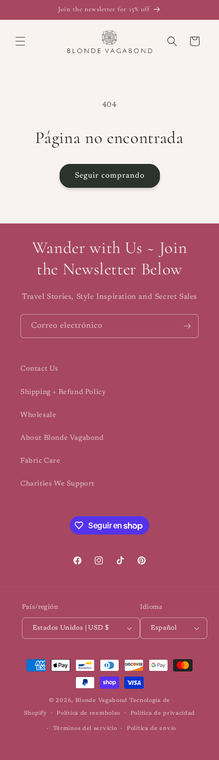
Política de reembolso (88, 713)
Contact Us (39, 369)
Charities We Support (57, 484)
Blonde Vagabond (101, 700)
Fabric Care (40, 461)
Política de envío (151, 728)
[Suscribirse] (187, 326)
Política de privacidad (162, 713)
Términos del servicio (85, 728)
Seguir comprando (110, 176)
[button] (20, 41)
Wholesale (38, 415)
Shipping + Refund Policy (63, 392)
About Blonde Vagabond (62, 438)
